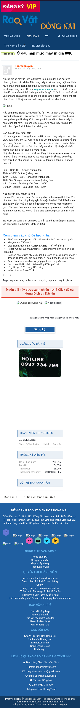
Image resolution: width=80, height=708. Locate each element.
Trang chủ (12, 36)
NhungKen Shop (40, 642)
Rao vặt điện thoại (40, 621)
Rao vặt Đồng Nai (42, 680)
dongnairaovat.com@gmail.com (43, 671)
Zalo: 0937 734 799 (42, 684)
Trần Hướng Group (40, 646)
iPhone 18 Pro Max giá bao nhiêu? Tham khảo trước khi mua (41, 258)
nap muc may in (18, 280)
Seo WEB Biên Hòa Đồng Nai (40, 636)
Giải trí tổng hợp (40, 624)
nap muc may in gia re (60, 280)
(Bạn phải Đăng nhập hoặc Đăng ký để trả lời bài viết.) (54, 318)
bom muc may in (37, 280)
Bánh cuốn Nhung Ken (40, 639)
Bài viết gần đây (40, 45)
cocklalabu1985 (27, 440)
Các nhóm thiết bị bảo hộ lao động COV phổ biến (34, 264)
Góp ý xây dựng (40, 563)
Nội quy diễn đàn (40, 560)
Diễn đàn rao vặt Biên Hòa (32, 699)
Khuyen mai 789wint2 (19, 242)
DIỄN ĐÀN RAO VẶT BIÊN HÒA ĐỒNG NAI (39, 510)
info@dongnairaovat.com (42, 667)
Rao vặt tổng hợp (40, 611)
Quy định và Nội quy (35, 704)
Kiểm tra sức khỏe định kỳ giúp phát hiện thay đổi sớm (37, 261)
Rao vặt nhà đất (40, 614)
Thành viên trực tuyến (36, 433)
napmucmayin (24, 65)
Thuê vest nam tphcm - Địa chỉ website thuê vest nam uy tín (40, 239)
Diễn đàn (32, 36)
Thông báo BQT (40, 556)
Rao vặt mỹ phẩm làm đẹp (40, 618)
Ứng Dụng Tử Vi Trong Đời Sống (25, 267)
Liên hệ (52, 704)
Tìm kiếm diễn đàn (15, 45)
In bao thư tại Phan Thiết (21, 270)
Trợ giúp (62, 704)
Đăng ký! (40, 329)
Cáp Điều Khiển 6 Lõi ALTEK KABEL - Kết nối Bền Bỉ (36, 245)
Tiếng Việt (18, 704)
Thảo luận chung (40, 566)
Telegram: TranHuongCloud (41, 689)
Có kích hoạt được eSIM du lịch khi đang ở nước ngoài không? (42, 255)
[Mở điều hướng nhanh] (74, 497)
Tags (5, 280)
